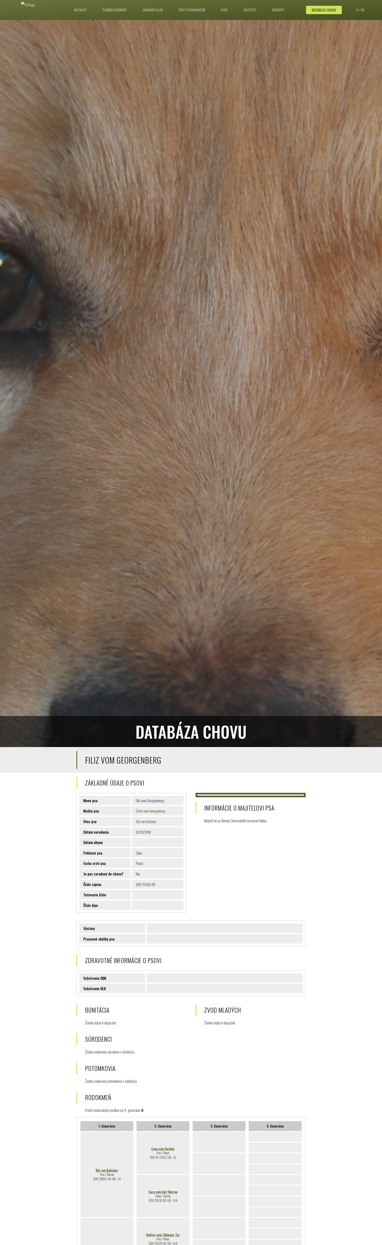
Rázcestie (250, 10)
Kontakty (278, 10)
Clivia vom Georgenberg (150, 811)
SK (357, 10)
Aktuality (80, 10)
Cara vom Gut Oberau (163, 1191)
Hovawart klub (153, 10)
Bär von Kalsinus (146, 821)
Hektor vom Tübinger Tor (163, 1234)
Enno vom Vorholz (163, 1148)
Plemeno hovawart (114, 10)
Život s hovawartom (191, 10)
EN (362, 10)
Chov (224, 10)
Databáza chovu (324, 10)
